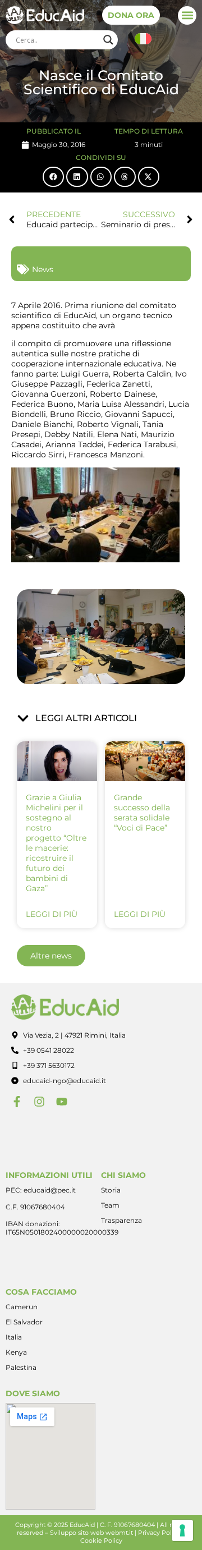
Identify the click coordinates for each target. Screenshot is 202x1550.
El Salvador (24, 1322)
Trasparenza (121, 1220)
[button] (187, 15)
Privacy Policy (159, 1533)
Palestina (21, 1367)
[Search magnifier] (108, 40)
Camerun (22, 1307)
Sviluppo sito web (77, 1533)
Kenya (16, 1352)
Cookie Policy (101, 1540)
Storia (111, 1190)
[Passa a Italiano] (143, 39)
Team (110, 1205)
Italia (14, 1337)
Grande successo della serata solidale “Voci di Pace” (142, 812)
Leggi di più (51, 914)
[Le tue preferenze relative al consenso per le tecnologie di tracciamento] (182, 1530)
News (42, 269)
